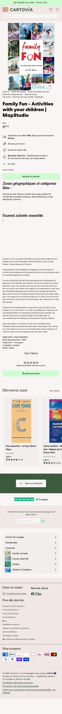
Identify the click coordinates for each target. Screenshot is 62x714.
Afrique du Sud (9, 194)
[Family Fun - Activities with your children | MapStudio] (31, 239)
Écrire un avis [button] (31, 373)
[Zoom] (50, 86)
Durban (20, 194)
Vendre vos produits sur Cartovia (16, 628)
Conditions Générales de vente (18, 682)
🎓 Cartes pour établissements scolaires (19, 639)
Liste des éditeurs (10, 632)
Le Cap (49, 197)
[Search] (57, 16)
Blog (4, 621)
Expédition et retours (11, 624)
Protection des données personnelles (21, 686)
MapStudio (7, 199)
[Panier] (50, 9)
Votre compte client (11, 613)
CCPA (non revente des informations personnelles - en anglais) (29, 691)
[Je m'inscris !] (42, 521)
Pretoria (17, 199)
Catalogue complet (10, 636)
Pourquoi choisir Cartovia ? (14, 606)
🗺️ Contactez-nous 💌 (12, 610)
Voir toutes (54, 390)
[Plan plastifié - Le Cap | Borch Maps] (21, 430)
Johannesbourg (38, 197)
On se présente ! (9, 617)
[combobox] (31, 16)
